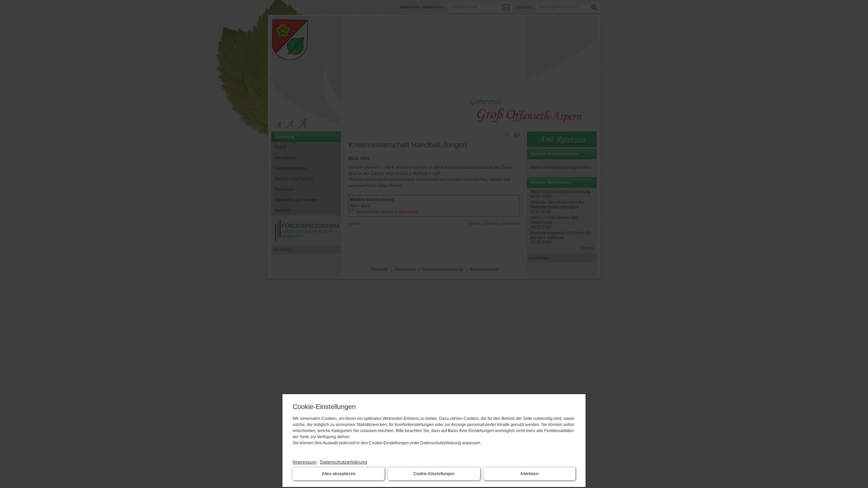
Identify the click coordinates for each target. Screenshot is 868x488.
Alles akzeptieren (338, 473)
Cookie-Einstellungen (433, 473)
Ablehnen (529, 473)
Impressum (305, 462)
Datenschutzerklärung (343, 462)
